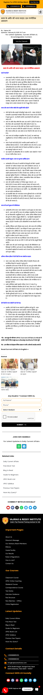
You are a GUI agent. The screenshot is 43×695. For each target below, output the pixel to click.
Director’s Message (12, 540)
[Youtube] (8, 507)
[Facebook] (12, 507)
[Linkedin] (35, 507)
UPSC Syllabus (8, 484)
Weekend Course (12, 584)
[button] (40, 12)
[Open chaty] (37, 689)
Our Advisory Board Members (16, 544)
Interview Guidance (12, 594)
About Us (9, 537)
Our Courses (12, 570)
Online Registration (12, 604)
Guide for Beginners (10, 475)
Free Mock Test (9, 466)
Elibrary (8, 547)
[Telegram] (24, 446)
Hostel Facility (10, 550)
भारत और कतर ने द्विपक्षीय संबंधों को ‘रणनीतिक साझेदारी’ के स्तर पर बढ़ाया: (9, 372)
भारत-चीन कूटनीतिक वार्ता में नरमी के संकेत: (9, 388)
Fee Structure (10, 598)
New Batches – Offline (14, 601)
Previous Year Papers (11, 488)
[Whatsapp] (19, 446)
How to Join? (10, 560)
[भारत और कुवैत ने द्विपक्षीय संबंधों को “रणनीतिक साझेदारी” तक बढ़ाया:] (28, 364)
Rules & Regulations (12, 557)
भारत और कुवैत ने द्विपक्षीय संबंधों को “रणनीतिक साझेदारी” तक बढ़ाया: (28, 372)
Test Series (9, 591)
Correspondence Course (14, 588)
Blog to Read (8, 470)
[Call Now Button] (5, 690)
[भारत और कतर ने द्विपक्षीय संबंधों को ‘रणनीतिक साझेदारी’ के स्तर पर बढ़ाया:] (9, 364)
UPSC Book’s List (9, 479)
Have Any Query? (10, 492)
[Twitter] (30, 507)
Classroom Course (12, 578)
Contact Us (9, 563)
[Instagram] (17, 507)
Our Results (10, 554)
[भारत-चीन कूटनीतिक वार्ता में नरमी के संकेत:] (9, 382)
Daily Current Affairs (11, 461)
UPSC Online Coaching (14, 581)
